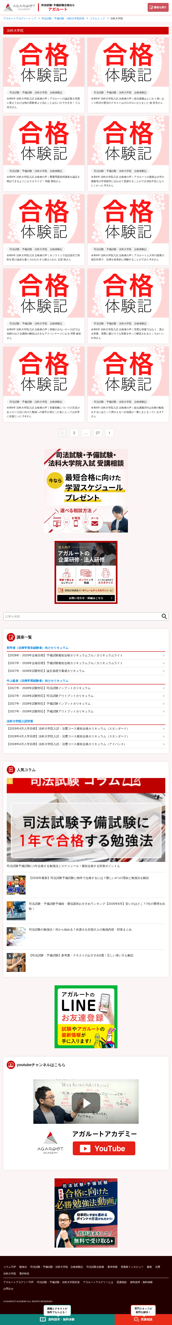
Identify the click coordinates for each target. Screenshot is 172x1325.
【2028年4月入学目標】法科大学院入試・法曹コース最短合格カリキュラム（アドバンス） (67, 744)
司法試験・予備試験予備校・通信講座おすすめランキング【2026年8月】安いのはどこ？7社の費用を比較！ (97, 906)
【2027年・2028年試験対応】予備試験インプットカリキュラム (49, 703)
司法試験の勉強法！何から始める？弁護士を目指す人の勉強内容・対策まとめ (80, 929)
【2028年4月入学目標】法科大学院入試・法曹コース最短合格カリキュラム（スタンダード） (68, 736)
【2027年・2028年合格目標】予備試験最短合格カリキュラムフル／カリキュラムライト (65, 663)
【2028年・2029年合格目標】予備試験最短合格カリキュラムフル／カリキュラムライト (65, 655)
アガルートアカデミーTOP (18, 1282)
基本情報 (112, 1266)
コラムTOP (9, 1266)
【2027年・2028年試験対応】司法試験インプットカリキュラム (49, 688)
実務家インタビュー (132, 1266)
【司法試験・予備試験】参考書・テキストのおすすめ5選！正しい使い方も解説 (81, 955)
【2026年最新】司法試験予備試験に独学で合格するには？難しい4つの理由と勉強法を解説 (89, 878)
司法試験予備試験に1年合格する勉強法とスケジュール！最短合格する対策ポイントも (63, 866)
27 (98, 433)
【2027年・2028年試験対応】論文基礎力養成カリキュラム (46, 670)
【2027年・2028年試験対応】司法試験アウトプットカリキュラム (50, 695)
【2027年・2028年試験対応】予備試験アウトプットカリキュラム (50, 711)
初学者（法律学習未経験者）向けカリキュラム (37, 647)
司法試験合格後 (95, 1266)
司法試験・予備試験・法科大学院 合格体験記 (56, 1266)
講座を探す (160, 7)
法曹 (157, 1266)
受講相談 (122, 1282)
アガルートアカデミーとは (98, 1282)
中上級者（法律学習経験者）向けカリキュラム (37, 680)
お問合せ (8, 1288)
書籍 (149, 1266)
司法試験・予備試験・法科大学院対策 (58, 1282)
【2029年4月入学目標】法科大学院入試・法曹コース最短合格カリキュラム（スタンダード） (68, 728)
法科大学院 (9, 1273)
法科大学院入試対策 (20, 721)
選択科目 (24, 1273)
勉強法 (23, 1266)
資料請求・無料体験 (141, 1282)
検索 (163, 616)
